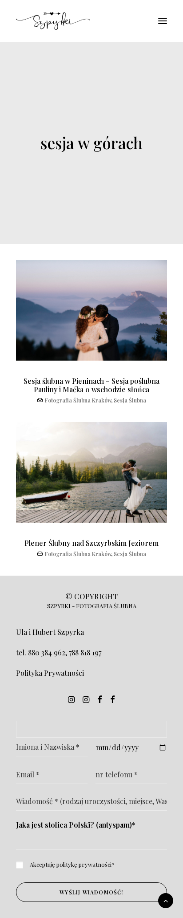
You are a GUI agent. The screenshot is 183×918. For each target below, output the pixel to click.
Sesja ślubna (130, 400)
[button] (162, 21)
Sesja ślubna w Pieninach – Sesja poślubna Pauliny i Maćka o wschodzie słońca (91, 385)
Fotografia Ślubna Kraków (78, 400)
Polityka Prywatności (50, 673)
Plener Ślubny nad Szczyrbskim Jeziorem (91, 543)
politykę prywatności (83, 864)
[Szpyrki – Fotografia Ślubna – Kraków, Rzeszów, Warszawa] (53, 21)
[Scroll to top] (165, 899)
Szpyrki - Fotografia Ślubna (91, 605)
